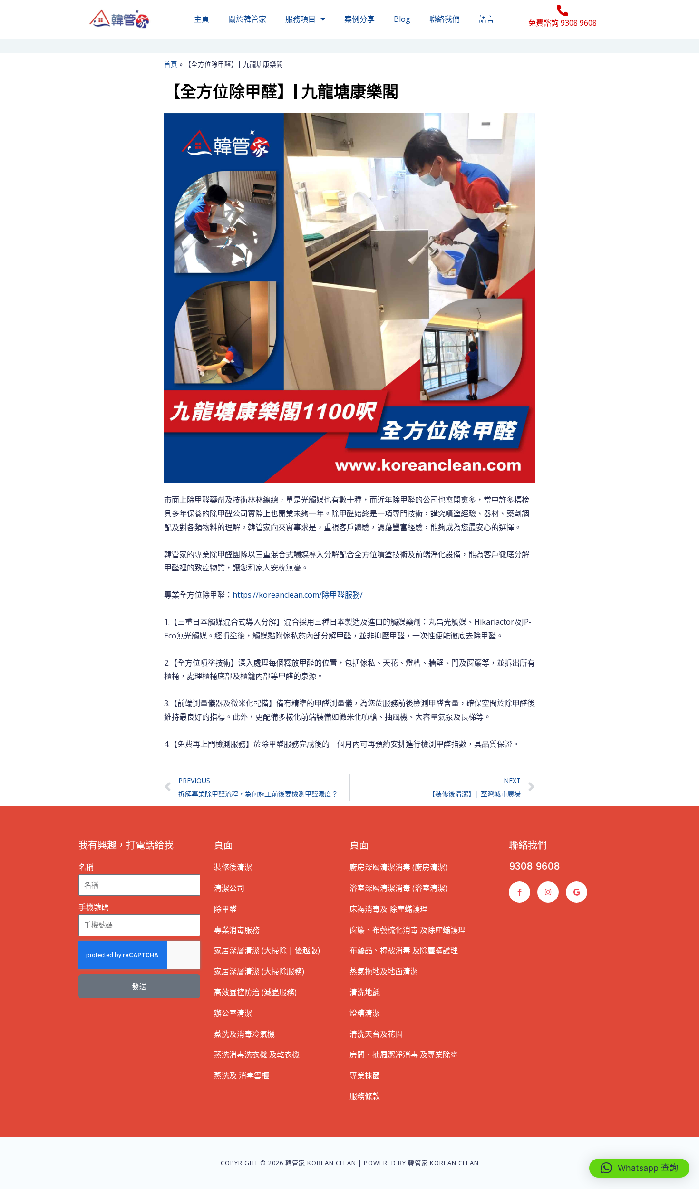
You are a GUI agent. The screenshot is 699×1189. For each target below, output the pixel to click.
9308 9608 (534, 866)
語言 (486, 19)
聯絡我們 (444, 19)
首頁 (170, 63)
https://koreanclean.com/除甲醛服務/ (298, 595)
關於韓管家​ (247, 19)
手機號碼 (93, 907)
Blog (402, 19)
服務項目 (300, 19)
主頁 (201, 19)
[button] (639, 1168)
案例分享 (359, 19)
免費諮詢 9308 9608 (562, 23)
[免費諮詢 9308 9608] (562, 10)
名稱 (86, 867)
